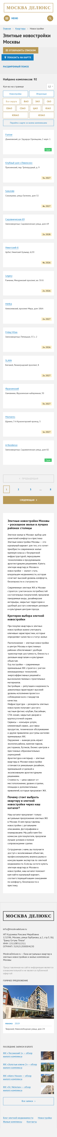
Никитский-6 (12, 247)
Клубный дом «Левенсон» (19, 162)
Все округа (11, 101)
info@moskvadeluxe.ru (15, 929)
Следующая (27, 499)
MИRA (8, 303)
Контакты (32, 1121)
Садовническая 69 (15, 219)
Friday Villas (11, 332)
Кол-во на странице (13, 86)
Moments (10, 416)
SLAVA (8, 360)
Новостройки (15, 93)
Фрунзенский (12, 388)
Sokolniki (9, 190)
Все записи (28, 1100)
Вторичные (41, 93)
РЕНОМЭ (9, 1023)
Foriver (8, 134)
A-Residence (11, 445)
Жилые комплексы (12, 1121)
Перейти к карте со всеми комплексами (28, 122)
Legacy (8, 275)
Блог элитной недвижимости (18, 1117)
